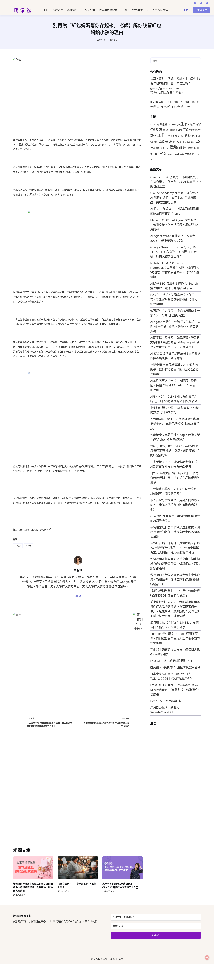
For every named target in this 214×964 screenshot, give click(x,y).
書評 (168, 141)
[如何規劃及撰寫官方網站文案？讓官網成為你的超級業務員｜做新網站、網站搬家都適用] (33, 867)
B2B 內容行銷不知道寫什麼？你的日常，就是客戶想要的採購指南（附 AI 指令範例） (174, 299)
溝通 (174, 142)
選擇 (182, 154)
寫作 (153, 135)
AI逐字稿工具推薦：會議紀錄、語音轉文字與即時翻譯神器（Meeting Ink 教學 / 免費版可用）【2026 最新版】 (175, 342)
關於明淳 (58, 10)
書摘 (161, 141)
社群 (192, 142)
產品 (188, 142)
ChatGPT (172, 124)
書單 (156, 142)
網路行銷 (164, 148)
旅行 (193, 136)
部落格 (188, 154)
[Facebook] (195, 3)
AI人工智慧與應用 (134, 10)
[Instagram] (207, 3)
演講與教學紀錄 (108, 10)
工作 (161, 135)
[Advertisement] (172, 771)
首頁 (45, 10)
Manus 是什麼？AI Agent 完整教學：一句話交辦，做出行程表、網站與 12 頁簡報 (174, 224)
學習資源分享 (195, 130)
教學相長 (113, 40)
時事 (151, 142)
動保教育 (166, 130)
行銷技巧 (170, 155)
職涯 (182, 147)
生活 (184, 142)
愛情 (172, 136)
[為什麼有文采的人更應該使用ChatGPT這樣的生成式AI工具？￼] (122, 867)
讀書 (176, 154)
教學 (18, 545)
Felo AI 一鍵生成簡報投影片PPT (171, 661)
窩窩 (158, 148)
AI (151, 124)
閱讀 (194, 154)
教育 (182, 136)
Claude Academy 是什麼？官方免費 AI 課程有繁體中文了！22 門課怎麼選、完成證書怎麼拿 (174, 197)
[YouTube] (201, 3)
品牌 (180, 130)
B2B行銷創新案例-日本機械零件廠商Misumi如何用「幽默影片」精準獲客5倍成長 (175, 689)
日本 (198, 135)
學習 (185, 129)
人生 (180, 124)
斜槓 (188, 135)
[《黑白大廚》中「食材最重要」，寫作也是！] (78, 867)
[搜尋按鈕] (197, 60)
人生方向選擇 (160, 10)
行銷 (162, 153)
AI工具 (156, 124)
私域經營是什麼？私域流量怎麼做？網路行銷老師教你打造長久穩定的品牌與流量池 (175, 532)
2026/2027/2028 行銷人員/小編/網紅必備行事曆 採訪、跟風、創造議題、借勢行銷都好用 (175, 450)
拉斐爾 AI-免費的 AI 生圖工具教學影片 (175, 667)
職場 (173, 147)
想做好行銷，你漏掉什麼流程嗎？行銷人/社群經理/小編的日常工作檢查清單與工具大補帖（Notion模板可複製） (175, 547)
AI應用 (163, 124)
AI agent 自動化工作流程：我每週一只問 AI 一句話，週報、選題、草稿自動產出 (175, 326)
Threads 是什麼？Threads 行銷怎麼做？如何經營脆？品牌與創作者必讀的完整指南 (175, 638)
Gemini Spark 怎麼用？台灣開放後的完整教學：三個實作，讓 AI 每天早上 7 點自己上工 (175, 181)
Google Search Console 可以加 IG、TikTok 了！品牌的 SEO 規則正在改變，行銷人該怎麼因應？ (174, 251)
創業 (159, 129)
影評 (168, 136)
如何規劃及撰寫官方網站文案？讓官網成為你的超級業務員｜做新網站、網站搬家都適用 (33, 887)
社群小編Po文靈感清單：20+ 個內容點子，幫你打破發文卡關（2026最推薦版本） (174, 369)
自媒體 (190, 148)
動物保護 (173, 130)
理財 (29, 545)
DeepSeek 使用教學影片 (166, 701)
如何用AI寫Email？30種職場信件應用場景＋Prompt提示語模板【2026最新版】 (174, 423)
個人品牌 (190, 124)
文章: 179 (78, 596)
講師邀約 (72, 10)
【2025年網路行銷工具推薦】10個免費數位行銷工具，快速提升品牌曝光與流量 (175, 477)
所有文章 (90, 10)
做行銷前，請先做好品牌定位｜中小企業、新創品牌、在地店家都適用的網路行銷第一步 (175, 579)
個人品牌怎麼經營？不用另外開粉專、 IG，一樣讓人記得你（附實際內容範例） (175, 505)
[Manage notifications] (207, 957)
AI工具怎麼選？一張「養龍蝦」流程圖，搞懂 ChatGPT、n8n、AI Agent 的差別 (174, 385)
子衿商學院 (201, 10)
